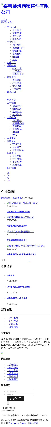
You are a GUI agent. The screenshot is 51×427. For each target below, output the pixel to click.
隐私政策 (33, 423)
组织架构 (17, 39)
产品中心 (11, 42)
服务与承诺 (18, 74)
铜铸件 (15, 56)
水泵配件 (17, 53)
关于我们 (11, 27)
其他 (14, 59)
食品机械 (17, 51)
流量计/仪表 (18, 48)
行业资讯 (17, 83)
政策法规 (17, 89)
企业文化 (11, 62)
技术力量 (17, 68)
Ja (8, 22)
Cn (4, 19)
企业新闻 (17, 80)
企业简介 (17, 30)
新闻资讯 (11, 77)
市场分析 (17, 86)
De (11, 22)
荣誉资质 (17, 33)
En (5, 22)
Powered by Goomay (18, 423)
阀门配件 (17, 45)
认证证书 (17, 71)
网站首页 (11, 100)
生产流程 (17, 36)
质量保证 (11, 65)
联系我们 (11, 92)
